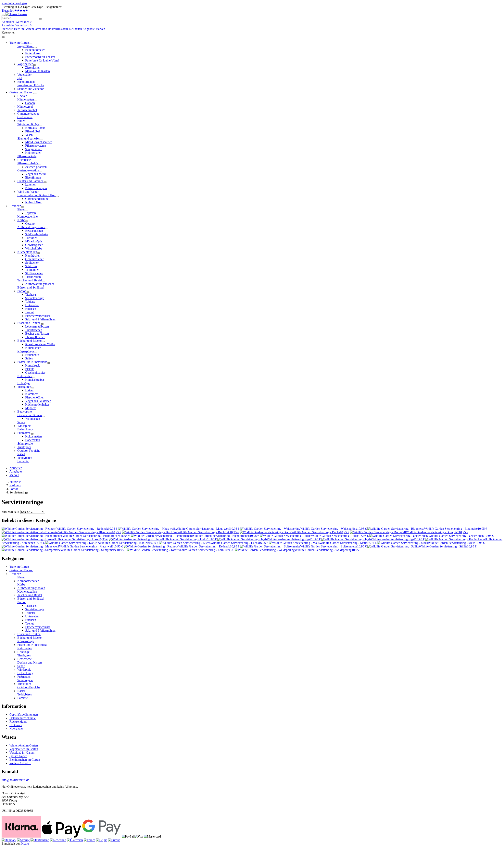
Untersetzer (32, 616)
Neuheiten (75, 29)
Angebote (88, 29)
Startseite (7, 29)
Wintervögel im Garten (23, 745)
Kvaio (25, 843)
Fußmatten (24, 676)
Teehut (29, 623)
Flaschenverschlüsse (37, 627)
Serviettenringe (34, 609)
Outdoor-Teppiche (28, 687)
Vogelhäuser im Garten (23, 749)
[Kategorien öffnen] (3, 15)
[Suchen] (40, 19)
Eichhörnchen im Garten (24, 759)
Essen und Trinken (29, 634)
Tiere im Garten (23, 29)
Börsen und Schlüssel (30, 598)
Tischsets (30, 605)
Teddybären (24, 694)
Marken (100, 29)
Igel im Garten (18, 756)
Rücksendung (18, 721)
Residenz (62, 29)
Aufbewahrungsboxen (31, 588)
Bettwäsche (24, 659)
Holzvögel (23, 651)
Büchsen (30, 620)
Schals (21, 666)
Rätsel (21, 690)
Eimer (21, 577)
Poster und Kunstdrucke (32, 644)
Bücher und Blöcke (29, 637)
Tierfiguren (24, 655)
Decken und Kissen (29, 662)
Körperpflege (25, 641)
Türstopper (24, 683)
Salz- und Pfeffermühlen (40, 630)
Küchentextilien (27, 591)
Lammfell (23, 698)
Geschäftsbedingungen (23, 714)
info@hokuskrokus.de (15, 780)
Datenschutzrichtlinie (22, 718)
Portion (14, 489)
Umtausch (15, 725)
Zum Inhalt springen (14, 3)
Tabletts (30, 612)
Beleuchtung (25, 673)
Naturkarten (24, 648)
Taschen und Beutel (29, 595)
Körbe (21, 584)
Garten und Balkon (45, 29)
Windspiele (24, 669)
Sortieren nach (10, 511)
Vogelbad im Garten (21, 752)
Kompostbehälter (28, 581)
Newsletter (16, 728)
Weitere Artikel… (20, 763)
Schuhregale (25, 680)
